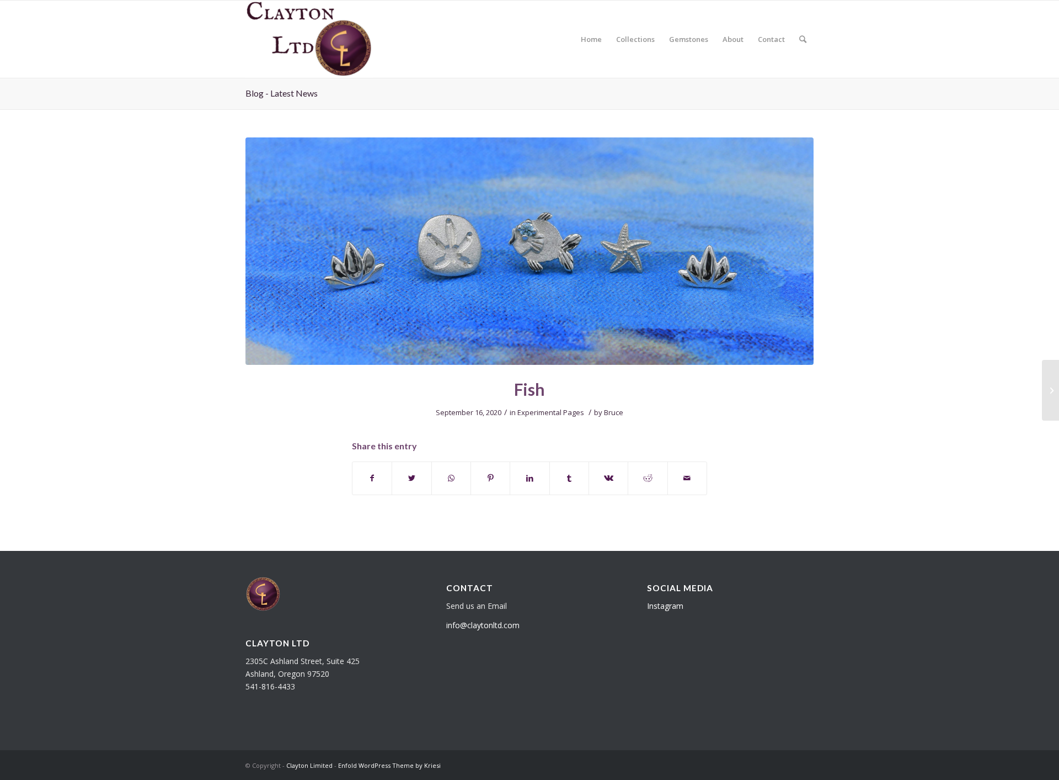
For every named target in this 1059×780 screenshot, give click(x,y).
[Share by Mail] (687, 478)
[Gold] (1050, 390)
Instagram (665, 606)
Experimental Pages (550, 412)
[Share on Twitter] (411, 478)
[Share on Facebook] (372, 478)
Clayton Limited (309, 765)
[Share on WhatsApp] (451, 478)
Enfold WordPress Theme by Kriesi (389, 765)
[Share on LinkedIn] (529, 478)
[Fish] (529, 251)
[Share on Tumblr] (569, 478)
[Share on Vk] (608, 478)
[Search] (803, 39)
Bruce (613, 412)
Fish (529, 389)
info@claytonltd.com (483, 625)
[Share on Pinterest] (490, 478)
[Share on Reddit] (647, 478)
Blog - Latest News (281, 93)
